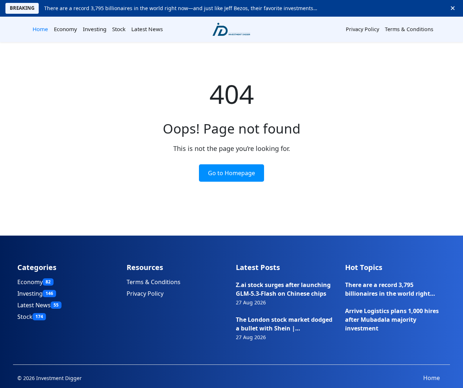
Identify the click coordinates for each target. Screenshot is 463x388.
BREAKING (22, 8)
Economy (65, 29)
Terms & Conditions (409, 29)
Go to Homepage (231, 173)
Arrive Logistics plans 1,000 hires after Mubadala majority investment (392, 319)
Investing (94, 29)
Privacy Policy (362, 29)
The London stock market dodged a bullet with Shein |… (284, 324)
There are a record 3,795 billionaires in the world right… (390, 289)
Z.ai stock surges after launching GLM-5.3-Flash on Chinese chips (283, 289)
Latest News (147, 29)
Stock (119, 29)
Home (40, 29)
